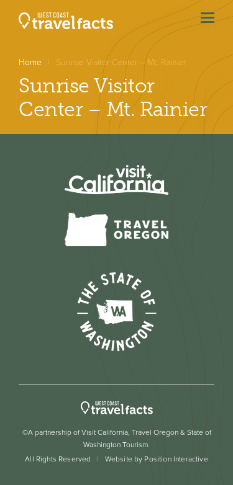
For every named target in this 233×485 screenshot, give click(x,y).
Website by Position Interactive (156, 459)
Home (30, 62)
